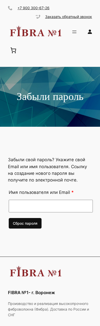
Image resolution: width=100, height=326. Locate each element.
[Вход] (90, 32)
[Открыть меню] (74, 32)
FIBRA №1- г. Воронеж (31, 292)
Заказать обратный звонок (68, 16)
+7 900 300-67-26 (33, 8)
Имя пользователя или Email (41, 192)
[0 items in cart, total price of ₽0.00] (13, 50)
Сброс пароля (25, 223)
